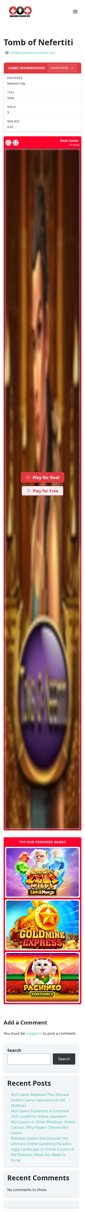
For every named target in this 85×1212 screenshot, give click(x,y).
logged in (34, 1033)
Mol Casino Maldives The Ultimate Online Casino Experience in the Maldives (40, 1100)
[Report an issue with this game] (8, 143)
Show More (60, 68)
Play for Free (45, 490)
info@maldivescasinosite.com (32, 53)
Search (14, 1050)
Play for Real (45, 477)
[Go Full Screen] (16, 143)
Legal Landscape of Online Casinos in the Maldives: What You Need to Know (42, 1155)
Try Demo (42, 872)
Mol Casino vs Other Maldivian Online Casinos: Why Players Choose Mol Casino (43, 1127)
